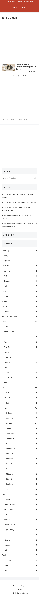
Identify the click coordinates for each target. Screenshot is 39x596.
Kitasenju (21, 459)
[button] (35, 178)
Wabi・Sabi (20, 509)
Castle (20, 514)
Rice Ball (20, 347)
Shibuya (21, 428)
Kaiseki (20, 362)
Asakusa (21, 418)
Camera (20, 281)
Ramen (20, 327)
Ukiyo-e (20, 499)
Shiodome (21, 438)
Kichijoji (21, 479)
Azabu (21, 443)
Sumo (20, 311)
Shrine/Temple (20, 525)
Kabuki (20, 550)
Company (19, 251)
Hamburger (20, 337)
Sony (20, 256)
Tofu (20, 342)
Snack (20, 352)
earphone (20, 271)
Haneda (21, 423)
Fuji (21, 403)
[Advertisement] (19, 41)
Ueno (21, 469)
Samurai (20, 520)
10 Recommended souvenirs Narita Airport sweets (17, 217)
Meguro (21, 464)
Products (19, 266)
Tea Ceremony (20, 504)
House (20, 535)
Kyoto (20, 489)
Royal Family (20, 530)
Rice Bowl (20, 377)
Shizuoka (20, 398)
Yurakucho (21, 433)
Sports (19, 306)
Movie (19, 291)
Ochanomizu (21, 413)
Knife (20, 286)
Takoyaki (20, 357)
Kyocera (20, 261)
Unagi (20, 372)
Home (20, 589)
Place (19, 388)
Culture (19, 494)
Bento (20, 382)
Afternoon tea (20, 332)
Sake (20, 565)
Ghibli (20, 296)
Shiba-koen (21, 449)
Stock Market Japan (19, 317)
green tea (20, 560)
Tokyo (20, 408)
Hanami (20, 545)
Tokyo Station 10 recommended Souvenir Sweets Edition (17, 209)
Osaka (20, 393)
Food (19, 322)
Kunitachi (21, 484)
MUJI (20, 276)
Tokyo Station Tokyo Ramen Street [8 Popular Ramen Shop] (18, 196)
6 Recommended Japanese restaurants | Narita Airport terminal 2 (19, 225)
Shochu (20, 570)
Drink (19, 555)
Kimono (20, 540)
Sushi (20, 367)
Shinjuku (21, 474)
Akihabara (21, 454)
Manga (19, 301)
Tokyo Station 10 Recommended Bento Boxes (19, 202)
